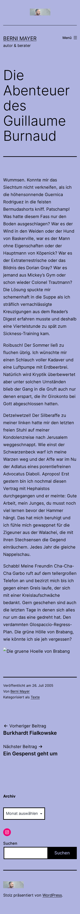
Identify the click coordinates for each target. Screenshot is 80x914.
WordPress (52, 895)
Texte (35, 697)
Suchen (10, 843)
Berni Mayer (19, 38)
